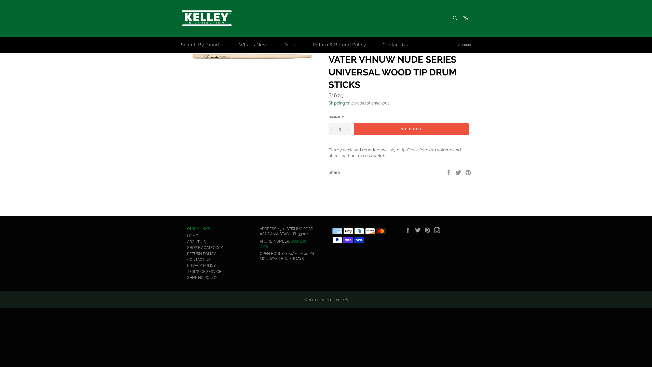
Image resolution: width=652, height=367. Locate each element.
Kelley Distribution (323, 300)
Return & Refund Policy (339, 44)
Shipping (337, 103)
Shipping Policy (202, 278)
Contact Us (395, 44)
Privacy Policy (201, 266)
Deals (289, 44)
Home (192, 236)
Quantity (336, 117)
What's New (253, 44)
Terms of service (204, 272)
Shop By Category (205, 248)
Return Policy (201, 254)
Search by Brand (201, 44)
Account (464, 45)
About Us (196, 242)
